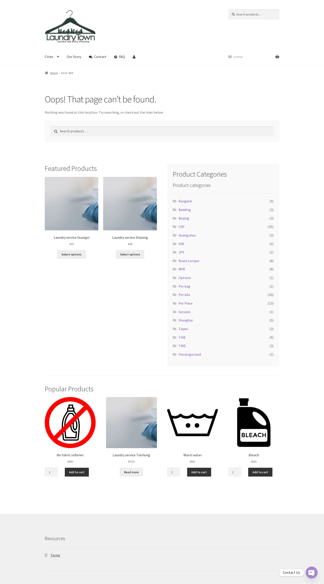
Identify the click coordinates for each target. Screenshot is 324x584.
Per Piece (186, 303)
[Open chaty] (312, 572)
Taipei (183, 329)
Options (185, 277)
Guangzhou (187, 235)
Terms (55, 555)
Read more (131, 472)
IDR (181, 244)
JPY (181, 252)
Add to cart (76, 472)
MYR (182, 269)
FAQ (122, 56)
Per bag (184, 286)
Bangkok (185, 201)
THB (182, 337)
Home (54, 73)
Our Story (74, 56)
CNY (181, 226)
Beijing (184, 218)
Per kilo (184, 294)
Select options (71, 254)
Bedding (185, 209)
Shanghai (186, 320)
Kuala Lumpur (189, 261)
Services (185, 312)
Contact (100, 56)
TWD (182, 346)
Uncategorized (190, 354)
